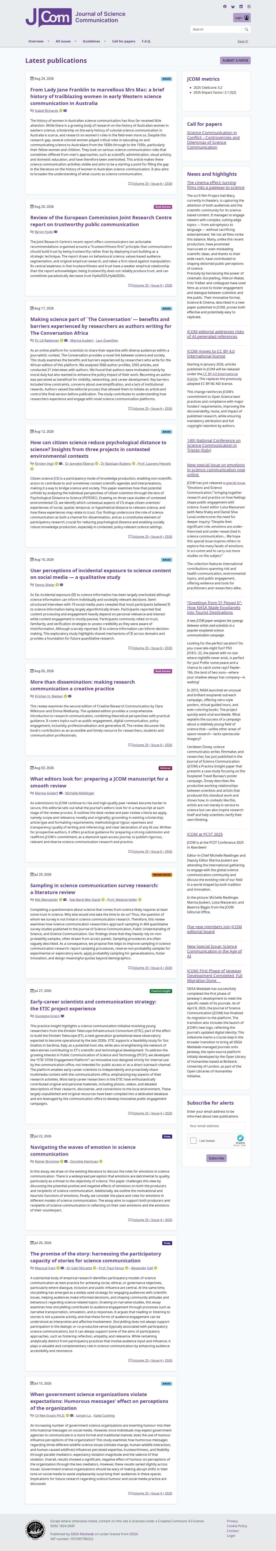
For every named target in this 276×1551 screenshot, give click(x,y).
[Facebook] (224, 6)
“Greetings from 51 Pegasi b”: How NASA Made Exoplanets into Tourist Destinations (214, 607)
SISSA (134, 1534)
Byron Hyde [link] (44, 232)
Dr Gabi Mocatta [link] (79, 1268)
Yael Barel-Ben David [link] (84, 899)
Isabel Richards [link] (46, 110)
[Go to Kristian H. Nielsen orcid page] (66, 696)
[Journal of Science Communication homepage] (75, 18)
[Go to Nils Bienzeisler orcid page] (61, 899)
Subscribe (216, 1158)
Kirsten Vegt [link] (44, 463)
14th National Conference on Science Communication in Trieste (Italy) (214, 445)
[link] (65, 110)
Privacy (232, 1521)
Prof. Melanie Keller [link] (122, 899)
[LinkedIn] (241, 6)
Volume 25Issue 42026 (152, 968)
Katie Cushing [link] (104, 1415)
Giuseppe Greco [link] (47, 1016)
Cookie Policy (237, 1526)
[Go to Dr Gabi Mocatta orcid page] (95, 1267)
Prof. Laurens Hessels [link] (154, 463)
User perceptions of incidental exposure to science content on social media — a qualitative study (100, 574)
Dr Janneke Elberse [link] (79, 463)
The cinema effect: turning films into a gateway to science (215, 185)
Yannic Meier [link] (45, 585)
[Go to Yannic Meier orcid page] (58, 584)
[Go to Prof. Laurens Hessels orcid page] (32, 468)
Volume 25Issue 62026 (152, 183)
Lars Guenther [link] (107, 340)
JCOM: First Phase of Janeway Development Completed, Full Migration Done (214, 975)
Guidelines (91, 41)
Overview (36, 41)
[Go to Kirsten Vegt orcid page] (57, 463)
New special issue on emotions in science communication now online (216, 469)
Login (238, 18)
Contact (233, 1531)
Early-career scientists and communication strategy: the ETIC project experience (93, 1005)
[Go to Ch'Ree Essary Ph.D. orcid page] (68, 1415)
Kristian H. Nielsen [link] (49, 696)
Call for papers (123, 41)
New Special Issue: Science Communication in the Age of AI (214, 951)
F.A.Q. (146, 41)
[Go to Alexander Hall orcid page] (155, 1267)
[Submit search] (246, 29)
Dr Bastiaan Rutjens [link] (116, 463)
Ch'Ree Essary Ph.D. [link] (50, 1415)
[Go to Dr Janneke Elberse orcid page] (97, 463)
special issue (235, 483)
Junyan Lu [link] (83, 1415)
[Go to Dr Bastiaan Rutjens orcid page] (134, 463)
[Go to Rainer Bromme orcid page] (62, 1161)
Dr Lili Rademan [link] (47, 340)
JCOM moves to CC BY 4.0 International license (211, 354)
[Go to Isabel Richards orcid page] (61, 110)
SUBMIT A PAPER (235, 60)
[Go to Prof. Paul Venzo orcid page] (127, 1267)
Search (243, 41)
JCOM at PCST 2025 (205, 834)
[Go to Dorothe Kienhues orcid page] (100, 1161)
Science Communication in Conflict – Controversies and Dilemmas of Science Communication (213, 140)
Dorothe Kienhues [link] (84, 1161)
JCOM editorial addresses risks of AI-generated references (215, 334)
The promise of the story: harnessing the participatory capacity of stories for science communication (95, 1257)
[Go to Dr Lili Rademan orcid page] (62, 340)
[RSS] (249, 6)
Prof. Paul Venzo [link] (111, 1268)
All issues (63, 41)
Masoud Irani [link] (45, 1268)
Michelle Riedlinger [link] (79, 793)
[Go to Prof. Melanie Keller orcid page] (139, 899)
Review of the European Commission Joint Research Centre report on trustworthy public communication (101, 221)
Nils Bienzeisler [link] (46, 899)
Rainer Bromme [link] (47, 1161)
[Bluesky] (233, 6)
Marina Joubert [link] (81, 340)
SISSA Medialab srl (85, 1534)
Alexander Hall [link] (142, 1268)
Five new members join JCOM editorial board (214, 929)
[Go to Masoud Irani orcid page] (58, 1267)
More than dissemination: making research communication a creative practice (82, 685)
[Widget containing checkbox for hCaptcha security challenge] (217, 1140)
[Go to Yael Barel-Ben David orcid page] (103, 899)
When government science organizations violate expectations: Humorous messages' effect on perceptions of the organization (99, 1401)
